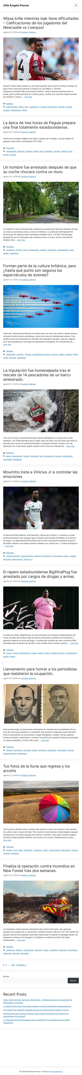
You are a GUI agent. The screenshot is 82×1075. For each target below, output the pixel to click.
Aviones (28, 354)
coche (25, 250)
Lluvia (45, 850)
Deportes (10, 148)
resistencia (22, 753)
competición (11, 151)
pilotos (62, 354)
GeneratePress (57, 1071)
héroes (26, 456)
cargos (34, 653)
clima (20, 850)
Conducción (34, 250)
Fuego (45, 950)
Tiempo (6, 853)
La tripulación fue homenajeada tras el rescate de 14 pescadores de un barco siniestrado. (37, 375)
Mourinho (7, 559)
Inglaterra (63, 950)
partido (61, 107)
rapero (12, 656)
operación (7, 953)
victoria (13, 155)
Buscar (6, 976)
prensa (71, 750)
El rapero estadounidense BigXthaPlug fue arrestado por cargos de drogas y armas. (40, 574)
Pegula (64, 151)
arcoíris (9, 850)
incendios (54, 950)
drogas (47, 653)
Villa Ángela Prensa (16, 5)
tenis (70, 151)
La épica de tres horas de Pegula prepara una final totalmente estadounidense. (39, 124)
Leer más (28, 97)
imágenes (37, 850)
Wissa (24, 110)
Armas (9, 653)
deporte (21, 151)
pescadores (49, 456)
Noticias (9, 104)
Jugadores (33, 107)
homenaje (34, 456)
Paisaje (75, 850)
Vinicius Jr (28, 559)
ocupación (51, 750)
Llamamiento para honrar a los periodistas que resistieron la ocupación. (40, 671)
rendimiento (16, 110)
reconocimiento (9, 753)
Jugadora (49, 151)
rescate (58, 456)
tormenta (14, 853)
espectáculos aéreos (41, 354)
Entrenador (57, 556)
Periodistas (62, 750)
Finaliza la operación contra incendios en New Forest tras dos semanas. (39, 868)
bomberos (10, 950)
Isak (26, 107)
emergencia (17, 456)
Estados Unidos (32, 151)
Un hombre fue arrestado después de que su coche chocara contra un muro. (39, 169)
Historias (10, 247)
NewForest (72, 950)
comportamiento (13, 556)
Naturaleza (65, 850)
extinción (38, 950)
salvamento (67, 456)
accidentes (10, 354)
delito (40, 653)
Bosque (19, 950)
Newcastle (52, 107)
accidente (10, 250)
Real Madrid (17, 559)
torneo (6, 155)
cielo (15, 850)
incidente (52, 250)
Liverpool (43, 107)
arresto (19, 250)
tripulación (17, 459)
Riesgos (12, 358)
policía (6, 253)
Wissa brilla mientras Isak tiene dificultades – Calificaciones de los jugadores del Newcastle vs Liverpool (41, 23)
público (69, 354)
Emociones (47, 556)
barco (8, 456)
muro (71, 250)
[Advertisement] (41, 1048)
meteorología (54, 850)
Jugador (72, 556)
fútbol (21, 107)
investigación (62, 250)
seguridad (14, 253)
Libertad (26, 750)
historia (9, 750)
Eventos (54, 354)
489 (13, 965)
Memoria (42, 750)
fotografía (28, 850)
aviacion (20, 354)
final (42, 151)
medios (34, 750)
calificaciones (12, 107)
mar (41, 456)
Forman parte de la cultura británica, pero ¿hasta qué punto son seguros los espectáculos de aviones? (39, 270)
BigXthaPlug (25, 653)
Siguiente (21, 965)
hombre (43, 250)
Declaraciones (27, 556)
